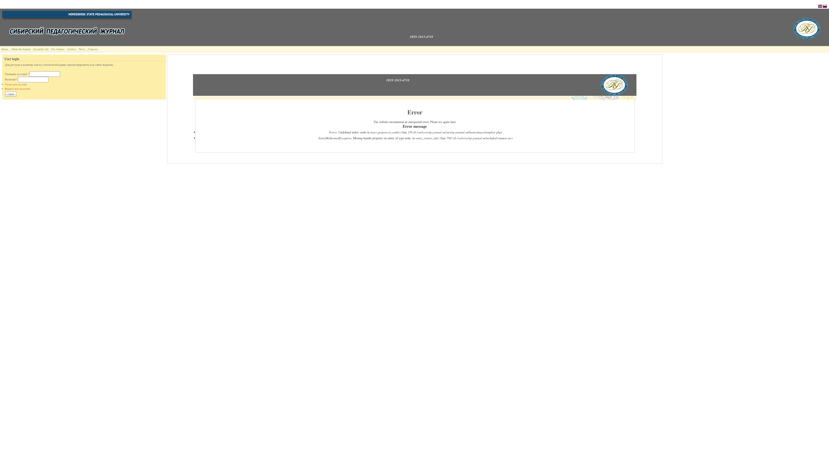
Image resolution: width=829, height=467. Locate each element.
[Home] (806, 38)
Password (11, 79)
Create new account (16, 84)
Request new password (17, 89)
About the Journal (21, 49)
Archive (71, 49)
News (82, 49)
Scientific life (41, 49)
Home (5, 49)
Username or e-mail (17, 74)
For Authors (58, 49)
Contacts (93, 49)
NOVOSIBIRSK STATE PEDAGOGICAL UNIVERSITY (99, 14)
